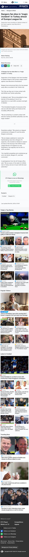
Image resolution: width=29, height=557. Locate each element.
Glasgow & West (11, 10)
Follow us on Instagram (10, 536)
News (3, 10)
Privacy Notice (19, 541)
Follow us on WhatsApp (10, 534)
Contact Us (3, 542)
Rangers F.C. (11, 196)
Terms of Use (11, 541)
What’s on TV (5, 524)
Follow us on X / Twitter (10, 528)
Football (4, 196)
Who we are (4, 541)
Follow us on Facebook (10, 531)
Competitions (18, 522)
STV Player (4, 522)
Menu (5, 2)
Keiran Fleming (5, 55)
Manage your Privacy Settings (9, 547)
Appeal (16, 524)
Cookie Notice (11, 542)
